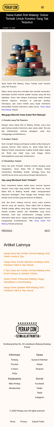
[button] (42, 7)
